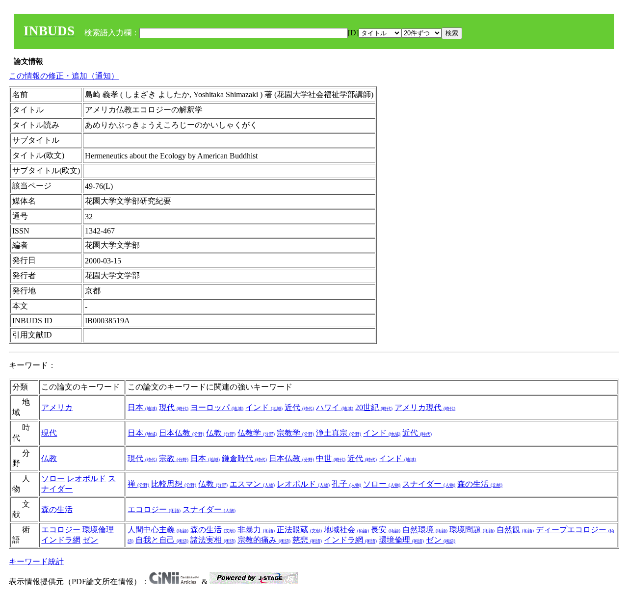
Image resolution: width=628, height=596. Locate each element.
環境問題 (472, 529)
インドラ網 (60, 540)
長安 (385, 529)
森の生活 (479, 484)
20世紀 (373, 407)
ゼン (90, 540)
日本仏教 (181, 433)
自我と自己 (161, 540)
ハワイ (334, 407)
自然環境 (424, 529)
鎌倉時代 (244, 458)
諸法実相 (213, 540)
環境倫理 (98, 529)
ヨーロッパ (216, 407)
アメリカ (57, 407)
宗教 (173, 458)
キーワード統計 (36, 561)
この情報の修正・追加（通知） (64, 76)
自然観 (515, 529)
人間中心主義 (158, 529)
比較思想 (173, 484)
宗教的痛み (263, 540)
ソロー (53, 478)
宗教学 (295, 433)
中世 (330, 458)
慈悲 (307, 540)
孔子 (346, 484)
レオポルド (86, 478)
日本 (142, 407)
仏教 (221, 433)
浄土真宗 (338, 433)
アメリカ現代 (424, 407)
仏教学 (256, 433)
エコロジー (154, 509)
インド (264, 407)
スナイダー (428, 484)
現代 (173, 407)
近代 (299, 407)
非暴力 (256, 529)
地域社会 (346, 529)
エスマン (252, 484)
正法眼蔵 (299, 529)
